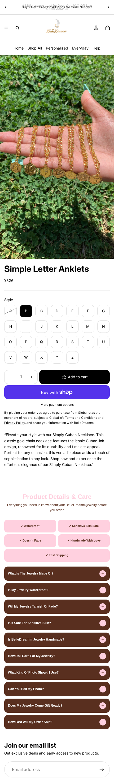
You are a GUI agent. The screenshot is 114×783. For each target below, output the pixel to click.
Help (96, 48)
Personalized (57, 48)
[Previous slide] (6, 7)
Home (19, 48)
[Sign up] (101, 769)
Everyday (80, 48)
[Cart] (107, 28)
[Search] (17, 28)
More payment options (57, 405)
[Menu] (6, 28)
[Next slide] (108, 7)
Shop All (35, 48)
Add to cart (78, 377)
